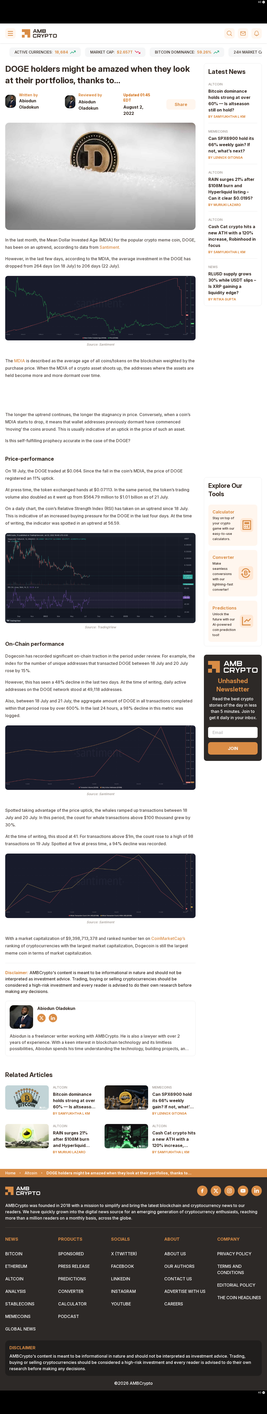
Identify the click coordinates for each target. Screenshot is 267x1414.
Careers (173, 1303)
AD (259, 2)
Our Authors (179, 1266)
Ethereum (16, 1266)
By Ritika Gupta (222, 299)
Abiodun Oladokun (29, 104)
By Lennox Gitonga (169, 1113)
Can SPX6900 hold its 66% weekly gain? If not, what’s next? (172, 1101)
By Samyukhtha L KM (71, 1113)
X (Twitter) (124, 1253)
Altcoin (60, 1087)
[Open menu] (10, 33)
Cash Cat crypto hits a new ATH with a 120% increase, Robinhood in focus (174, 1139)
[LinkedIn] (53, 1018)
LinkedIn (120, 1278)
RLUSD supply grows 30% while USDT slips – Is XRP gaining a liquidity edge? (232, 283)
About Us (175, 1253)
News (213, 267)
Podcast (68, 1316)
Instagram (123, 1291)
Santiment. (110, 247)
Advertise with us (184, 1291)
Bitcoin (13, 1253)
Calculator (72, 1303)
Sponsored (71, 1253)
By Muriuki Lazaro (69, 1152)
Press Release (74, 1266)
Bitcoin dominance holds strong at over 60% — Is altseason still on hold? (74, 1101)
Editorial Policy (236, 1285)
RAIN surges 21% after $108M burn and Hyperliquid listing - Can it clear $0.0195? (73, 1139)
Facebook (122, 1266)
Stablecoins (19, 1303)
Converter (70, 1291)
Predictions (72, 1278)
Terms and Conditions (230, 1269)
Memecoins (162, 1087)
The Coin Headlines (239, 1297)
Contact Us (178, 1278)
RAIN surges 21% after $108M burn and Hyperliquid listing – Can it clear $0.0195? (231, 189)
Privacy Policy (234, 1253)
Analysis (15, 1291)
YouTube (121, 1303)
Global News (20, 1329)
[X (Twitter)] (41, 1018)
